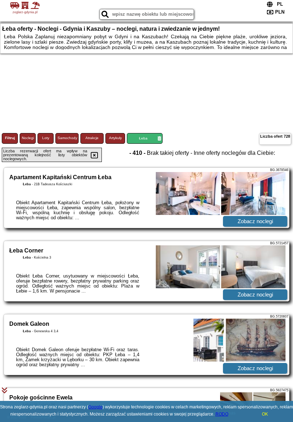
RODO (221, 414)
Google (95, 406)
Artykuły (115, 138)
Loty (45, 138)
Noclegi (28, 138)
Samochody (67, 138)
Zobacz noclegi (255, 221)
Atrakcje (92, 138)
